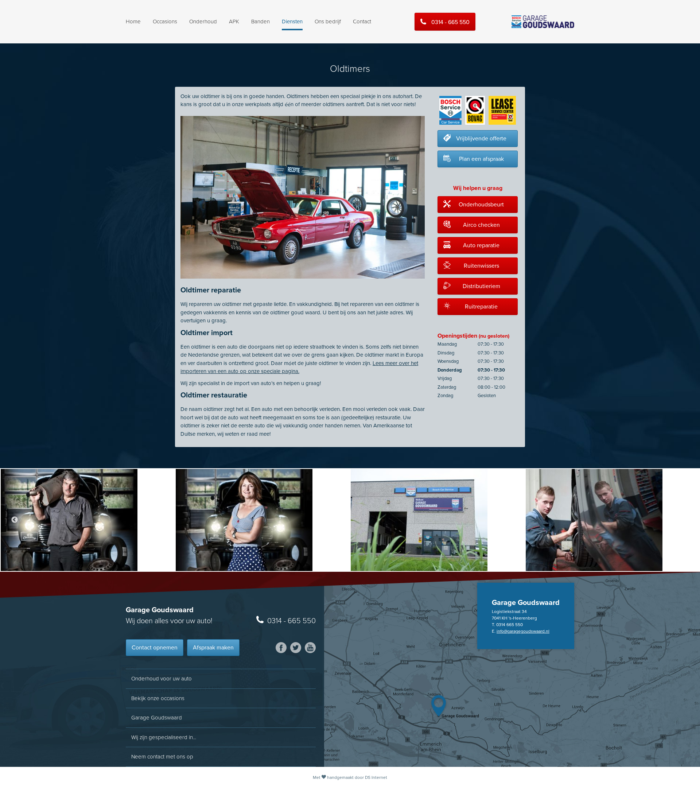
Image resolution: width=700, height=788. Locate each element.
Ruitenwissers (481, 265)
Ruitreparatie (481, 306)
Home (133, 21)
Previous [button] (14, 520)
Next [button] (685, 520)
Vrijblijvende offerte (481, 138)
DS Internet (376, 777)
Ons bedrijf (328, 21)
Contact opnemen (155, 647)
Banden (260, 21)
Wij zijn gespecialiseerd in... (163, 737)
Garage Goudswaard (156, 717)
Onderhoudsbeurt (481, 204)
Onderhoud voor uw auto (161, 678)
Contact (362, 21)
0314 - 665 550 (450, 22)
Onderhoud (203, 21)
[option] (87, 520)
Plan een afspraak (481, 159)
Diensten (292, 21)
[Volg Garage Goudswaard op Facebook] (281, 647)
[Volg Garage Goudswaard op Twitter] (295, 647)
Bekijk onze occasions (157, 698)
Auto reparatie (481, 245)
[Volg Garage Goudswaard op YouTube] (310, 647)
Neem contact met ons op (162, 756)
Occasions (165, 21)
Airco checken (481, 225)
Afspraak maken (213, 647)
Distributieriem (481, 286)
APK (234, 21)
